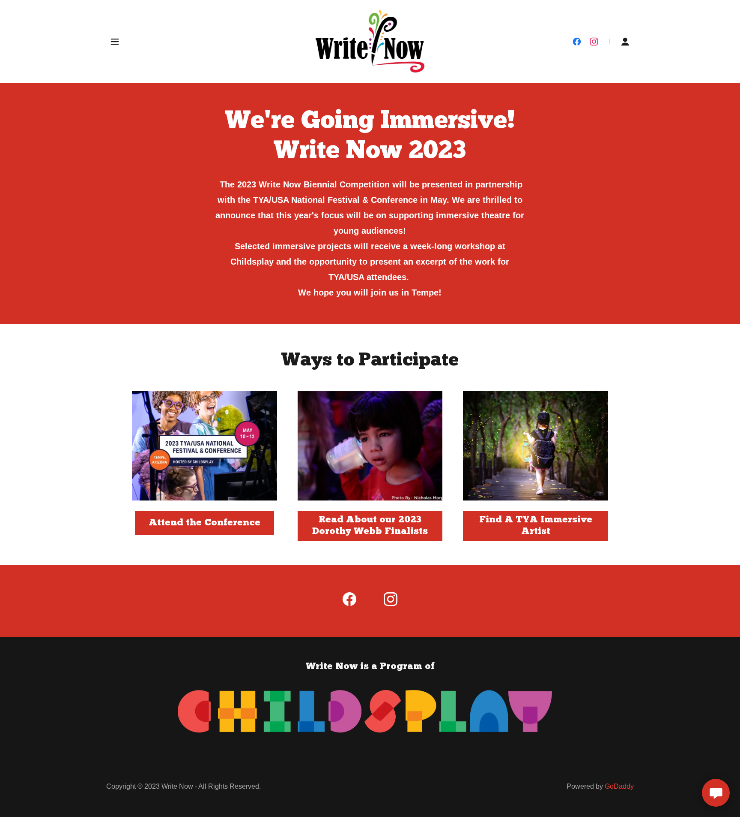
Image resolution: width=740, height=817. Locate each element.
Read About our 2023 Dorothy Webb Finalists (370, 526)
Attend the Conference (204, 523)
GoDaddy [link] (619, 786)
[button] (114, 41)
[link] (370, 41)
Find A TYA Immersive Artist (535, 526)
